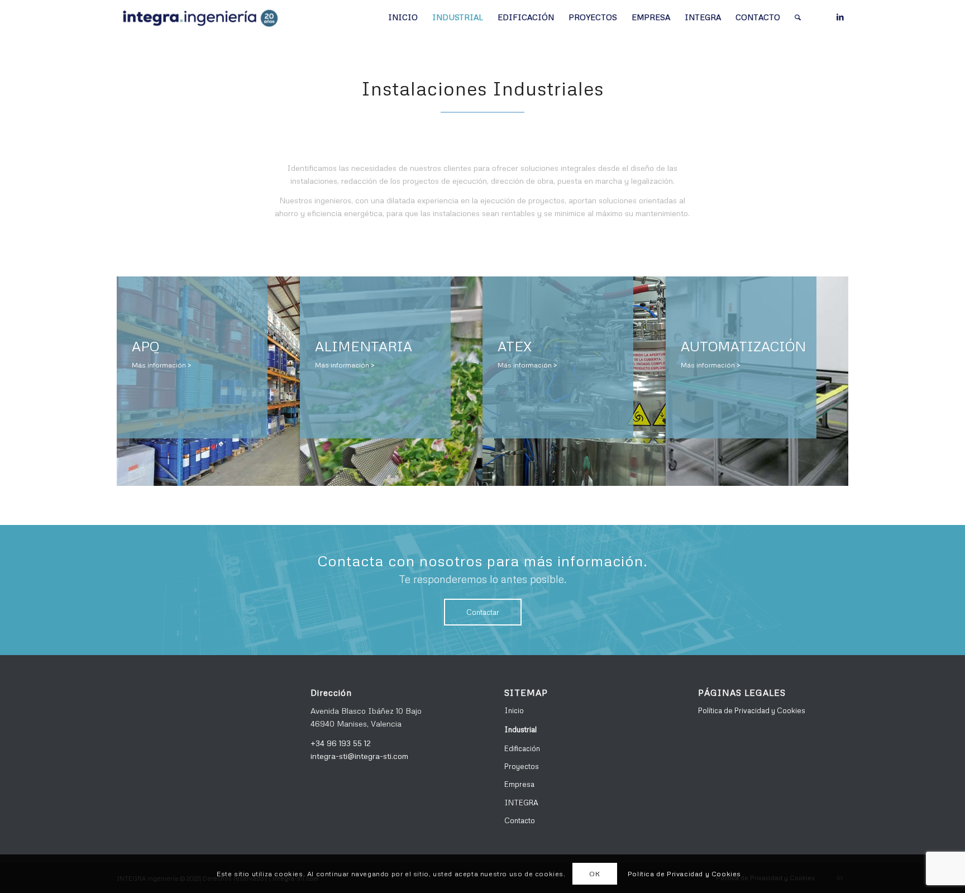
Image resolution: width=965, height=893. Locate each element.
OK (594, 873)
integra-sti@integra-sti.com (359, 756)
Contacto (519, 820)
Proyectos (521, 766)
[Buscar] (797, 17)
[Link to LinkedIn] (840, 16)
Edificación (522, 748)
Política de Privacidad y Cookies (751, 710)
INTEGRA (521, 802)
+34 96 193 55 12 (340, 743)
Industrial (520, 729)
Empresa (519, 784)
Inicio (514, 710)
